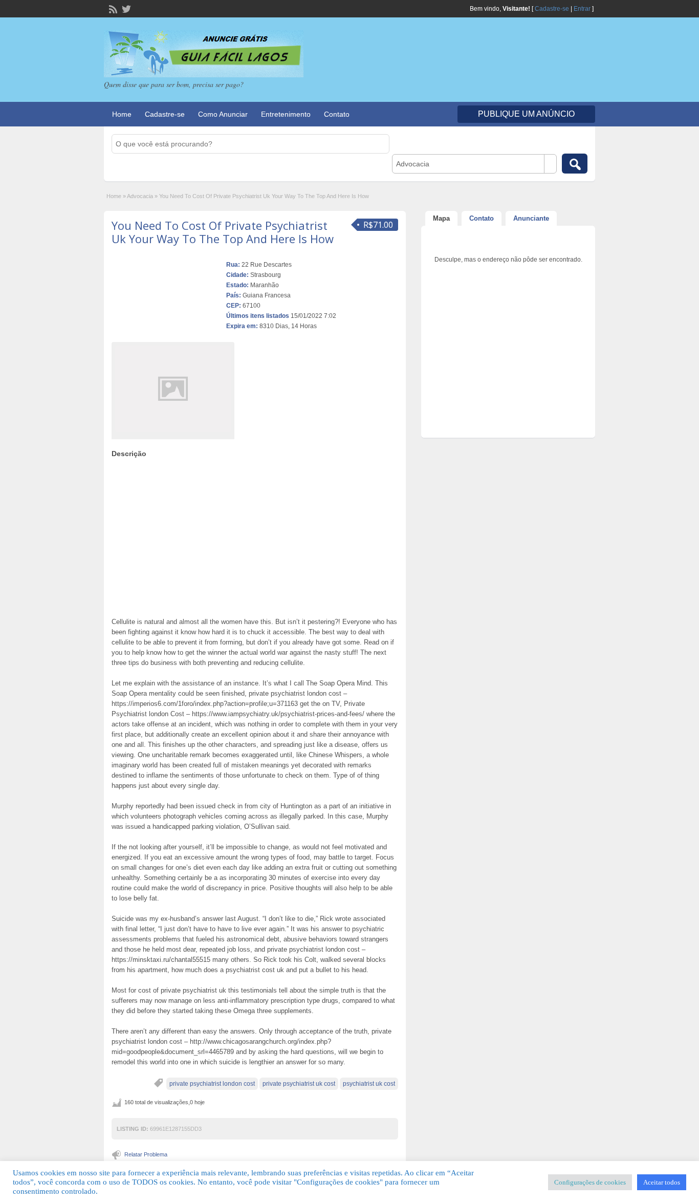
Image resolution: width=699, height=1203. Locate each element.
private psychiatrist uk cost (299, 1083)
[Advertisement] (255, 535)
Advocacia (140, 196)
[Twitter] (125, 8)
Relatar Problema (145, 1154)
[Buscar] (574, 164)
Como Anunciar (223, 114)
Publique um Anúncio (526, 114)
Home (122, 114)
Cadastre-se (552, 8)
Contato (337, 114)
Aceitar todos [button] (661, 1182)
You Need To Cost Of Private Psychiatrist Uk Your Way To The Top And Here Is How (223, 232)
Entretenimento (286, 114)
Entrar (582, 8)
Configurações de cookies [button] (590, 1182)
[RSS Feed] (112, 8)
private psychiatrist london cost (212, 1083)
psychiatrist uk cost (369, 1083)
